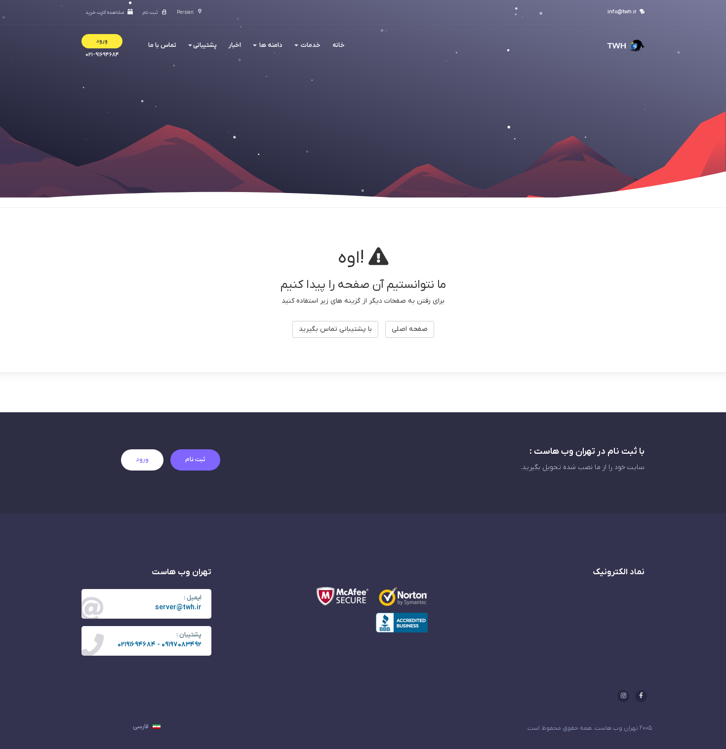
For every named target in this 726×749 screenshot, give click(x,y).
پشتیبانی (205, 45)
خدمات (310, 45)
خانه (338, 45)
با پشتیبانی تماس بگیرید (335, 329)
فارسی (141, 726)
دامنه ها (270, 45)
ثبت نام (195, 459)
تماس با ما (162, 45)
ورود (142, 459)
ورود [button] (102, 41)
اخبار (235, 45)
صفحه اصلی (410, 329)
